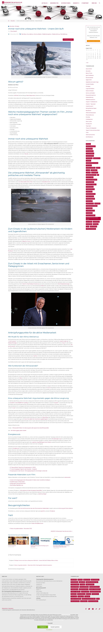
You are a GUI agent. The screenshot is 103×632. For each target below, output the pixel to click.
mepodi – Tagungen (91, 104)
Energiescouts (16, 448)
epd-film (43, 511)
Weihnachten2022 (90, 134)
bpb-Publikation (90, 75)
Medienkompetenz (46, 34)
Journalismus (30, 34)
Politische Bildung (90, 210)
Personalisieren (49, 629)
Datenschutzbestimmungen (58, 619)
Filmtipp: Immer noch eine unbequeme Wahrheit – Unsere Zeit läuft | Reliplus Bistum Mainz (36, 560)
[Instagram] (93, 609)
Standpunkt (89, 123)
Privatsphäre (89, 212)
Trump (13, 407)
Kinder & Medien (90, 90)
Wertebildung (63, 34)
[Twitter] (89, 609)
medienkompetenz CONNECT (93, 41)
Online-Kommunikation (91, 205)
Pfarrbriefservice (90, 115)
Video (20, 378)
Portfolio (88, 117)
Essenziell (50, 623)
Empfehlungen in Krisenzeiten (17, 481)
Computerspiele (90, 153)
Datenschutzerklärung (66, 614)
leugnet (56, 402)
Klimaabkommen (46, 181)
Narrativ (26, 153)
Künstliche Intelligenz (91, 184)
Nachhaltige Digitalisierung (16, 485)
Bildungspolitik (89, 151)
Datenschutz (89, 158)
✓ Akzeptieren (42, 626)
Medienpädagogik (90, 198)
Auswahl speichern (55, 626)
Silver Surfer (89, 121)
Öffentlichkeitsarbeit (91, 112)
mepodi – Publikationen (91, 101)
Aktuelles (13, 20)
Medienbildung (89, 97)
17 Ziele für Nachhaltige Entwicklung (30, 283)
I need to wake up (63, 341)
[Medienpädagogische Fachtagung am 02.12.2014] (41, 543)
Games (98, 167)
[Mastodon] (96, 609)
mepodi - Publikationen (95, 589)
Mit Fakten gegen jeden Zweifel (18, 430)
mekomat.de (67, 477)
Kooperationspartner (91, 95)
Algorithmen (89, 148)
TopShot (35, 355)
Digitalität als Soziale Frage (92, 82)
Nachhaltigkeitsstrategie (64, 283)
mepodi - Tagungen (75, 591)
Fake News (23, 34)
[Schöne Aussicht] (18, 543)
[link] (99, 3)
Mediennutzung (89, 196)
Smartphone (96, 221)
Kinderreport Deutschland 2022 (18, 483)
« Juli (87, 62)
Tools (87, 132)
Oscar (63, 342)
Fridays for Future (26, 241)
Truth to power (12, 341)
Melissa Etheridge (12, 342)
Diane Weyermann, (31, 95)
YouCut (49, 387)
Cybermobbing (89, 155)
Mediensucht (89, 201)
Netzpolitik (97, 203)
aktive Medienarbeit (90, 146)
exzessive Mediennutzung (92, 163)
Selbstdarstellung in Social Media (92, 218)
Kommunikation (38, 34)
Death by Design (42, 494)
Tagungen (88, 126)
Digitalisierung (97, 158)
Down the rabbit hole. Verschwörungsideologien (36, 419)
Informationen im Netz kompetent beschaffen (31, 490)
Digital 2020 (89, 79)
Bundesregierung (56, 438)
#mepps (88, 143)
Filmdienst (52, 511)
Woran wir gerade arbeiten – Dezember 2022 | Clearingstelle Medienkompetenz (33, 565)
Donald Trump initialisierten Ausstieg (19, 402)
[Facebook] (86, 609)
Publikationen (89, 119)
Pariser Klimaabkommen (37, 523)
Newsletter (88, 110)
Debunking (45, 417)
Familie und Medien (90, 167)
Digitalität (88, 160)
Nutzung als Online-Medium (66, 508)
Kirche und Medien (90, 93)
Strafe (42, 285)
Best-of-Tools (89, 73)
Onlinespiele (89, 208)
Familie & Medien (90, 84)
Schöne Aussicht (12, 545)
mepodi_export (89, 106)
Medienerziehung (90, 189)
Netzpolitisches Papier (91, 108)
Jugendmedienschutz (91, 174)
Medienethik (89, 191)
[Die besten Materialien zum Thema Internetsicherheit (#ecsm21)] (63, 543)
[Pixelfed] (99, 609)
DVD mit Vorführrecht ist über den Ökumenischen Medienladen (33, 508)
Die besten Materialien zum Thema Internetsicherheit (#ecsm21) (61, 546)
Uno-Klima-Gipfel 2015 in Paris (25, 181)
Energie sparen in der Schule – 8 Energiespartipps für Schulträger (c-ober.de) (28, 470)
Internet (88, 172)
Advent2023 (89, 68)
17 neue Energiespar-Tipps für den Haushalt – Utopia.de (23, 469)
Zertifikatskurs (89, 136)
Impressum (10, 608)
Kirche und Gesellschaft (91, 179)
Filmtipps (17, 26)
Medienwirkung (56, 34)
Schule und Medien (90, 215)
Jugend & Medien (90, 88)
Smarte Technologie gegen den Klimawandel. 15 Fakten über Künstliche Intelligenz (30, 480)
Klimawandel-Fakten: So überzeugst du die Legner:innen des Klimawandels (31, 427)
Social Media (89, 224)
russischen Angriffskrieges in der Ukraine (41, 442)
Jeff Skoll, (16, 95)
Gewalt (87, 170)
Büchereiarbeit (89, 77)
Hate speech (94, 170)
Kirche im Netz (89, 177)
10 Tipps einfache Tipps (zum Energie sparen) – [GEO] (22, 467)
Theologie (95, 224)
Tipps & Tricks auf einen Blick (93, 130)
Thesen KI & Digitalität (91, 128)
